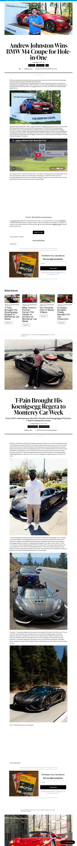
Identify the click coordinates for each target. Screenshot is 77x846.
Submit (54, 433)
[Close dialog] (72, 401)
